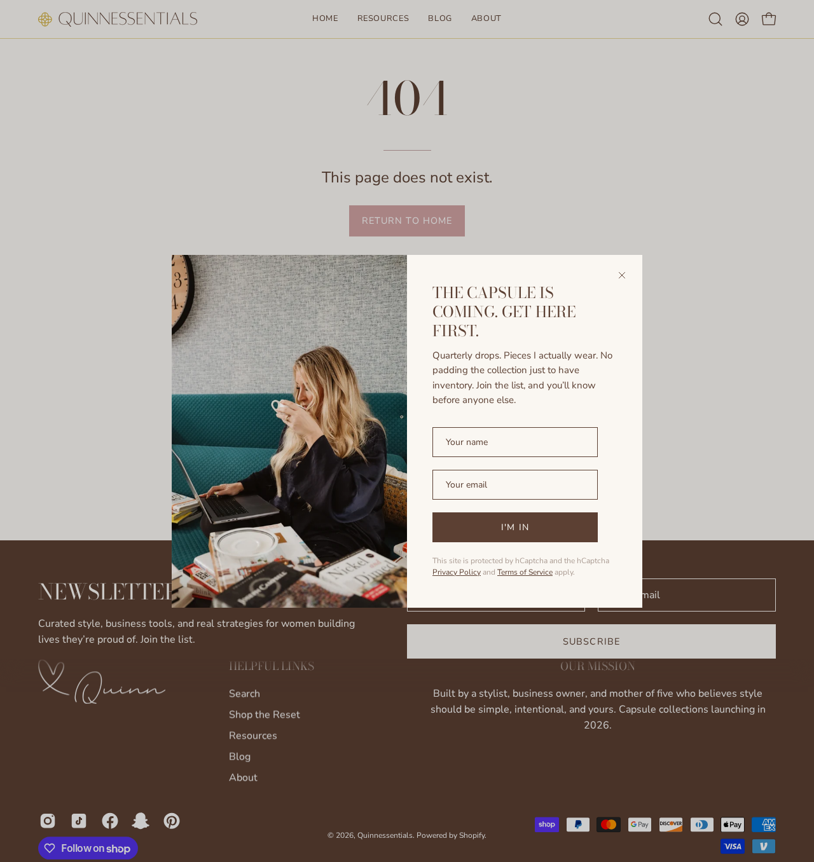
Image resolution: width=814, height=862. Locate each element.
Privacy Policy (456, 572)
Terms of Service (525, 572)
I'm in (514, 527)
